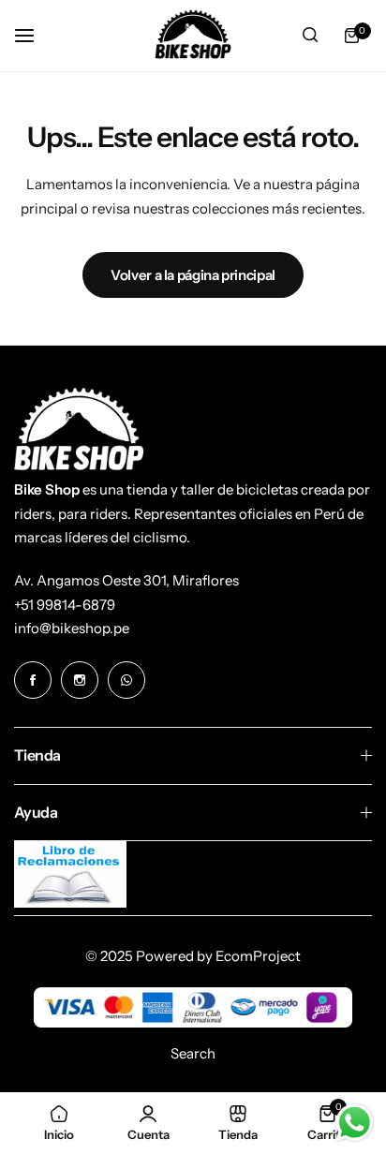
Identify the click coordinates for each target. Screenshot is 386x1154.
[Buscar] (310, 35)
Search (193, 1053)
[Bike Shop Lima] (193, 35)
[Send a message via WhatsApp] (355, 1123)
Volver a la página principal (193, 275)
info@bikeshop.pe (71, 628)
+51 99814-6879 (64, 605)
